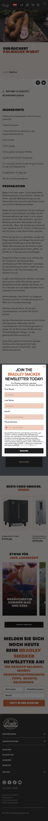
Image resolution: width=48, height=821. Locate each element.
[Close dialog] (44, 366)
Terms (34, 445)
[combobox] (8, 427)
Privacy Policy (25, 445)
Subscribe (24, 451)
